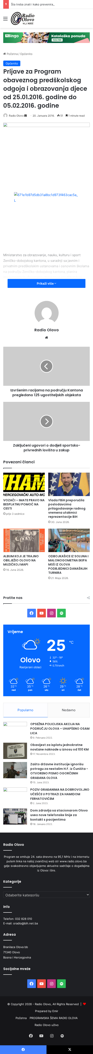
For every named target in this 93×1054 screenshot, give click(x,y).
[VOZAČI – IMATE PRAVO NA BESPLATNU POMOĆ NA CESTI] (24, 484)
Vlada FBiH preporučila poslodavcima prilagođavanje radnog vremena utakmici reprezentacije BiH (66, 508)
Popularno (25, 710)
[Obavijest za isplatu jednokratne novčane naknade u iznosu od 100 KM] (15, 751)
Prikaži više (45, 283)
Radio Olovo (16, 115)
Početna (12, 54)
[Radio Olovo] (22, 18)
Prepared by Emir (46, 1011)
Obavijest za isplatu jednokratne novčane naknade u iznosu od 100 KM (59, 747)
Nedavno (68, 710)
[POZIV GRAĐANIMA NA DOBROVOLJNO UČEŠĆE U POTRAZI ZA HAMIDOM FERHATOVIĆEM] (15, 795)
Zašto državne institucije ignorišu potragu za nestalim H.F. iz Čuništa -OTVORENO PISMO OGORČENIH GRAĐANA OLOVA (59, 771)
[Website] (46, 337)
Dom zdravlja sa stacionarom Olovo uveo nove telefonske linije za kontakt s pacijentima (59, 815)
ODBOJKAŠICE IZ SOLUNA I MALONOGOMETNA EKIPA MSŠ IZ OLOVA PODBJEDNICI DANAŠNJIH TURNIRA (68, 564)
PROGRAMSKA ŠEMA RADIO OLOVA (54, 1018)
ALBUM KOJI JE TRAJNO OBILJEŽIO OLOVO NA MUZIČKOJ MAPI (21, 560)
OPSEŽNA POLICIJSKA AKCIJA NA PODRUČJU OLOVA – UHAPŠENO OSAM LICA (60, 728)
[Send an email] (25, 115)
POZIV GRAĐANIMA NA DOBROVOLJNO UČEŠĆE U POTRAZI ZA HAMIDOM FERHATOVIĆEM (59, 794)
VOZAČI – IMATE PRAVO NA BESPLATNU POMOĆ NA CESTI (24, 504)
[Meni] (5, 20)
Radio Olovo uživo (47, 1025)
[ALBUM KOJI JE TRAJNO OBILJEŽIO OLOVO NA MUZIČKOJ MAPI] (24, 540)
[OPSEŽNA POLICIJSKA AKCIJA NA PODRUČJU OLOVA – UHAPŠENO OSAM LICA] (15, 730)
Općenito (26, 54)
